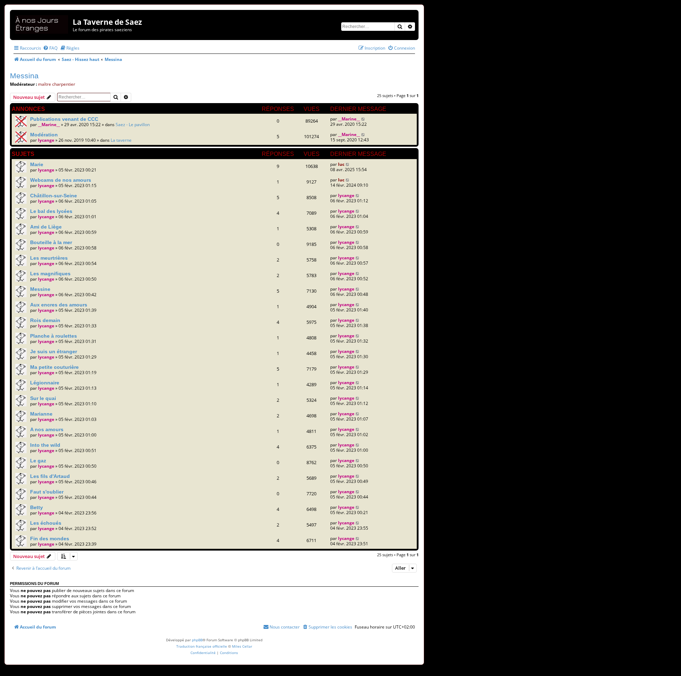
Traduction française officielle (201, 646)
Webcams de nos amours (60, 180)
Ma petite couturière (54, 367)
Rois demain (45, 320)
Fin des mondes (49, 538)
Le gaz (38, 460)
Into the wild (45, 445)
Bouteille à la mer (51, 242)
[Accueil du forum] (42, 23)
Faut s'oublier (46, 492)
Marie (36, 164)
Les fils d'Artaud (50, 476)
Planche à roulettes (53, 336)
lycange (46, 140)
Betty (36, 507)
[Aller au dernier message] (363, 119)
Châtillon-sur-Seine (53, 195)
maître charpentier (56, 84)
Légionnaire (44, 382)
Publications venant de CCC (64, 119)
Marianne (41, 414)
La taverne (121, 140)
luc (341, 164)
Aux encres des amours (58, 305)
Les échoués (45, 523)
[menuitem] (50, 48)
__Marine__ (49, 124)
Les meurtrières (49, 258)
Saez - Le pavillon (133, 124)
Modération (44, 134)
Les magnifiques (50, 273)
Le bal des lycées (51, 211)
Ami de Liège (46, 227)
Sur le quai (43, 398)
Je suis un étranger (53, 351)
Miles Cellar (242, 646)
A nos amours (46, 429)
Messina (24, 76)
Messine (40, 289)
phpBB (197, 639)
